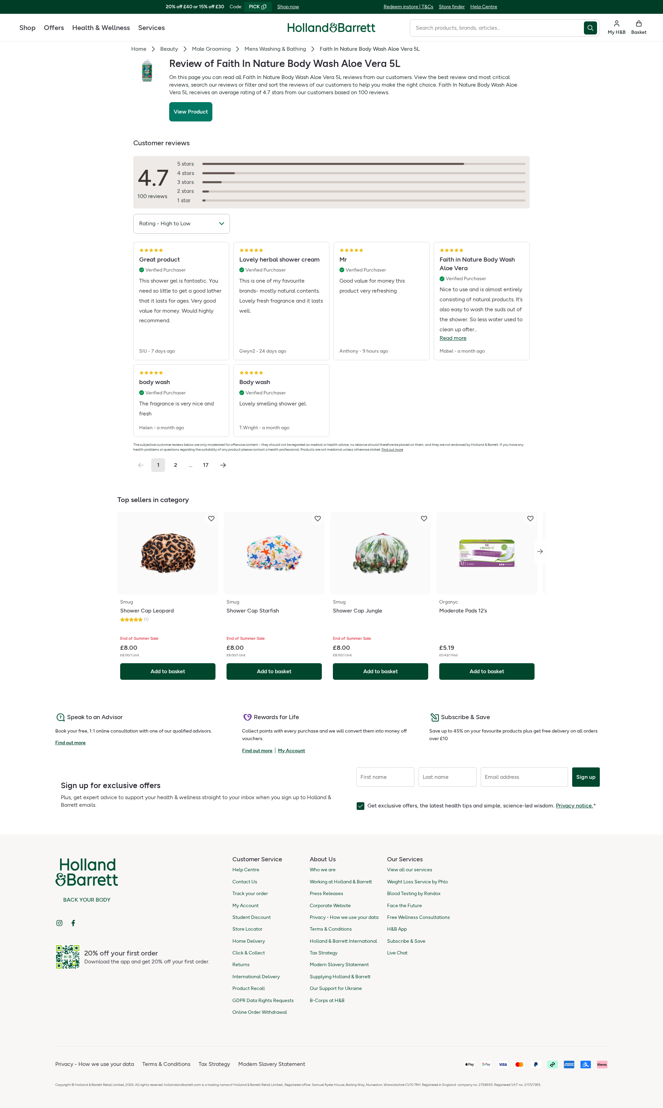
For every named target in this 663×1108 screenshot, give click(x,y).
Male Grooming (211, 49)
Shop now (288, 7)
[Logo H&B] (331, 30)
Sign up (586, 777)
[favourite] (211, 519)
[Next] (540, 551)
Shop (27, 27)
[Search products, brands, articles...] (591, 28)
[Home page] (331, 27)
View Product (191, 111)
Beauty (169, 49)
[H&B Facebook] (73, 923)
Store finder (452, 7)
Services (151, 27)
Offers (54, 27)
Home (138, 49)
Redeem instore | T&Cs (408, 7)
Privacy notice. (574, 805)
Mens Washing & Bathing (275, 49)
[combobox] (497, 28)
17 (206, 465)
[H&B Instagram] (59, 923)
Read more (453, 338)
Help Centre (483, 7)
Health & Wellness (101, 27)
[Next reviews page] (223, 465)
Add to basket (168, 671)
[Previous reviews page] (140, 465)
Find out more (392, 449)
